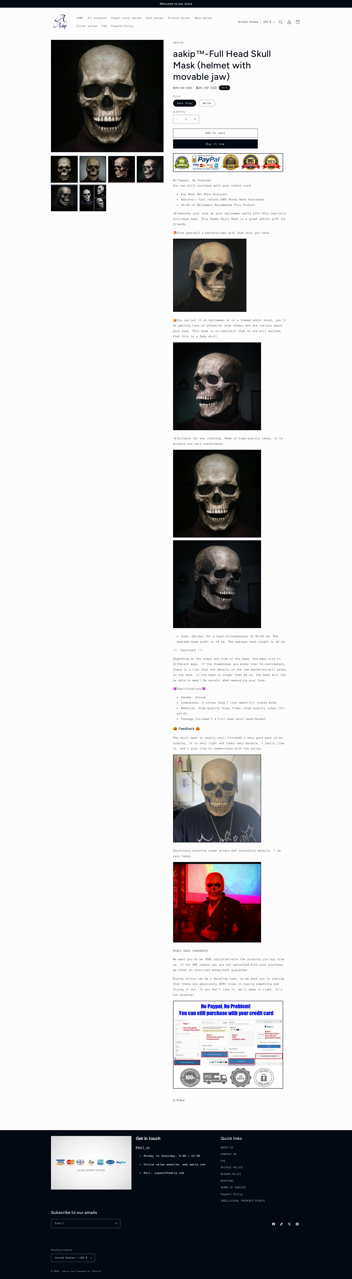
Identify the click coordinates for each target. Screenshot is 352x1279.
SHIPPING (227, 1180)
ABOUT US (227, 1147)
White (207, 103)
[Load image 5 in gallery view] (64, 198)
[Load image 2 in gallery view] (93, 169)
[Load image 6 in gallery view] (93, 198)
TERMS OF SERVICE (233, 1187)
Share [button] (181, 1100)
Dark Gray (184, 103)
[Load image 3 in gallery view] (121, 169)
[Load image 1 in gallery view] (64, 169)
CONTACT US (228, 1154)
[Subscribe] (115, 1223)
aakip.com (68, 1271)
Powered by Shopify (89, 1271)
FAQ (223, 1160)
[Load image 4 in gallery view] (150, 169)
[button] (280, 22)
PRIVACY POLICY (232, 1167)
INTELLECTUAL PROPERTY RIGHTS (243, 1200)
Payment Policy (232, 1194)
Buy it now (215, 143)
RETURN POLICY (231, 1174)
